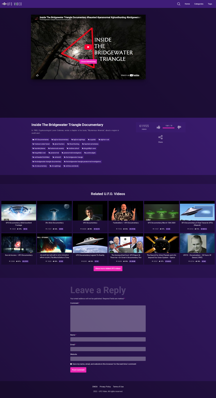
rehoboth (57, 157)
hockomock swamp (57, 148)
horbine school (73, 148)
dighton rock (104, 139)
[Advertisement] (68, 44)
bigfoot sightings (79, 139)
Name (73, 335)
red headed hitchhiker (42, 157)
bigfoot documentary (60, 139)
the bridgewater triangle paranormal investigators (83, 161)
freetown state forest (42, 144)
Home (187, 4)
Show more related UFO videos (108, 268)
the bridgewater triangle (74, 157)
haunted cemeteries (91, 144)
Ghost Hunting (74, 144)
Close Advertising (88, 61)
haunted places (39, 148)
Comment (75, 303)
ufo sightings (56, 166)
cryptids (93, 139)
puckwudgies (91, 153)
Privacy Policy (105, 387)
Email (73, 345)
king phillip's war (40, 153)
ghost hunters (59, 144)
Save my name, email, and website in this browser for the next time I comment (104, 364)
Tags (210, 4)
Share (160, 142)
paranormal (54, 153)
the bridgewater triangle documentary (47, 161)
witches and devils (71, 166)
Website (73, 354)
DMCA (94, 387)
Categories (198, 4)
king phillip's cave (90, 148)
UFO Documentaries (41, 139)
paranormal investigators (72, 153)
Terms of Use (118, 387)
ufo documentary (40, 166)
